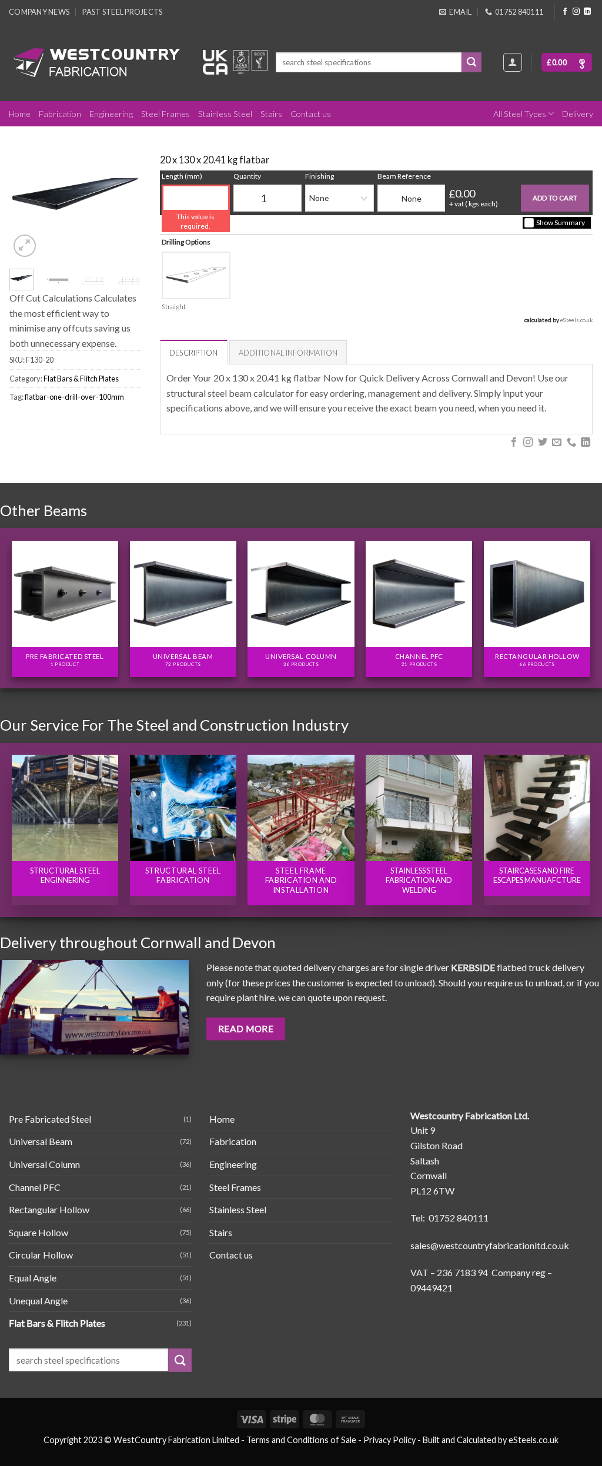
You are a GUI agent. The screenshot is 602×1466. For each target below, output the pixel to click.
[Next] (124, 194)
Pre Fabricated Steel (50, 1118)
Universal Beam (40, 1141)
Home (20, 114)
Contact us (310, 114)
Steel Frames (165, 114)
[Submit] (471, 62)
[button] (566, 62)
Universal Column (44, 1164)
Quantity (247, 176)
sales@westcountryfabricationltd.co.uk (489, 1245)
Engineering (111, 114)
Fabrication (60, 114)
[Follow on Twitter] (542, 442)
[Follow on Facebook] (564, 12)
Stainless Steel (225, 114)
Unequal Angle (38, 1300)
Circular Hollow (41, 1254)
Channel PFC (35, 1187)
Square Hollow (38, 1232)
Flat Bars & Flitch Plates (81, 378)
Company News (39, 11)
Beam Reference (404, 176)
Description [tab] (193, 352)
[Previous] (26, 194)
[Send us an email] (556, 442)
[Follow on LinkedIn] (587, 12)
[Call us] (571, 442)
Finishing (319, 176)
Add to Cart (555, 198)
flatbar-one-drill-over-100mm (74, 396)
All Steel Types (519, 114)
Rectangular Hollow (49, 1209)
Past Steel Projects (122, 11)
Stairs (271, 114)
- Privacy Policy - (389, 1440)
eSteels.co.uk (576, 319)
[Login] (512, 62)
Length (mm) (182, 176)
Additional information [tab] (288, 352)
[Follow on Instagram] (576, 12)
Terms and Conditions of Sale (301, 1440)
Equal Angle (32, 1277)
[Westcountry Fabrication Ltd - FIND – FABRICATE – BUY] (97, 63)
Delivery (577, 114)
